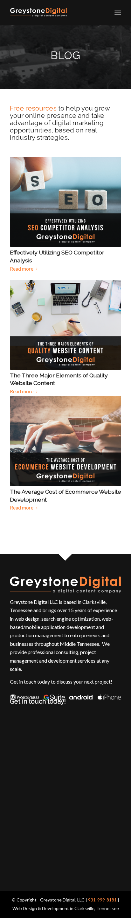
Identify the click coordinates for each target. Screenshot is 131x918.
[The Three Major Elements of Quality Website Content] (65, 325)
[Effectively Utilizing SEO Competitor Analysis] (65, 202)
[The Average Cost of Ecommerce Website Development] (65, 441)
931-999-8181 (102, 899)
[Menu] (117, 12)
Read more (21, 269)
